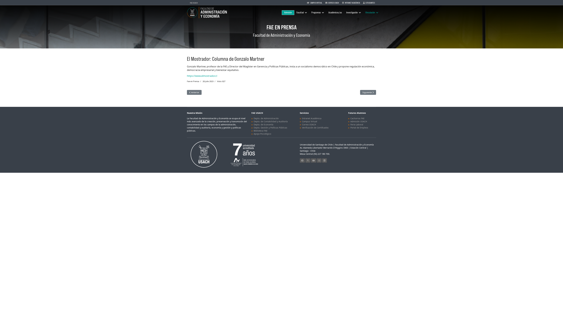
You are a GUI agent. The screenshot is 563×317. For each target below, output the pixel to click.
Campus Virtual (316, 3)
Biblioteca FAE (260, 130)
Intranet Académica (352, 3)
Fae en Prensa (193, 81)
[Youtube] (313, 160)
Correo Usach (333, 3)
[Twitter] (307, 160)
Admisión (288, 12)
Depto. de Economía (263, 124)
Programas (316, 12)
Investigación (352, 12)
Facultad (300, 12)
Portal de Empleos (359, 127)
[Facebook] (302, 160)
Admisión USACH (358, 121)
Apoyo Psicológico (262, 133)
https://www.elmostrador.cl (202, 75)
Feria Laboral (356, 124)
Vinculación (370, 12)
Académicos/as (335, 12)
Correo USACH (309, 124)
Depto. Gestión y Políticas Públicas (270, 127)
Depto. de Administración (266, 118)
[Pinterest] (319, 160)
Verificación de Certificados (315, 127)
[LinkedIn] (324, 160)
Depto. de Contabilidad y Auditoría (271, 121)
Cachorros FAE (357, 118)
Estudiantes (370, 3)
